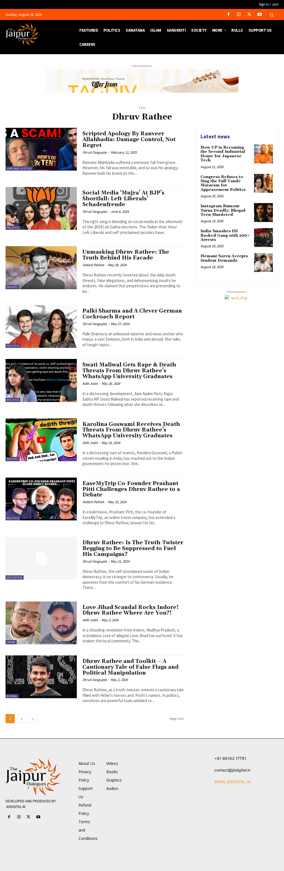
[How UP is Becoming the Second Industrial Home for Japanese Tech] (263, 153)
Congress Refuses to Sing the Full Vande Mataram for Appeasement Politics (223, 183)
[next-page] (33, 718)
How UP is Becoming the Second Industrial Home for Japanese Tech (223, 154)
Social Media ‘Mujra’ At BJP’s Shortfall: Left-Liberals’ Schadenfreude (123, 198)
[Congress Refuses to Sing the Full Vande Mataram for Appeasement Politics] (263, 183)
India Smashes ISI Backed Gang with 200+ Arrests (225, 235)
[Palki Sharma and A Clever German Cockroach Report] (41, 326)
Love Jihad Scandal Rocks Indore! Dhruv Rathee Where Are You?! (130, 610)
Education (14, 577)
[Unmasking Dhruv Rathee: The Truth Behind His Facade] (41, 267)
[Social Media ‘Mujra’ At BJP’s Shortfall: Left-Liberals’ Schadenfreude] (41, 208)
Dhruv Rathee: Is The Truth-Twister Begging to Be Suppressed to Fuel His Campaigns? (132, 548)
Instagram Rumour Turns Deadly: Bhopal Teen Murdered (223, 210)
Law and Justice (19, 168)
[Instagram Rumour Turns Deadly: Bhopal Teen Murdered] (263, 212)
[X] (249, 14)
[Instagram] (239, 14)
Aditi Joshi (90, 383)
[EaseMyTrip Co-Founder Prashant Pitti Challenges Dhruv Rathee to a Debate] (41, 499)
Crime (11, 642)
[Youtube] (259, 14)
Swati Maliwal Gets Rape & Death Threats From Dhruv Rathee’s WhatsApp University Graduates (129, 370)
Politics (13, 227)
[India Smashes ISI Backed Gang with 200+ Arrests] (263, 237)
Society (12, 287)
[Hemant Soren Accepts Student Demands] (263, 262)
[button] (271, 15)
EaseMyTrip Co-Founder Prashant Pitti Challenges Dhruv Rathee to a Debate (131, 489)
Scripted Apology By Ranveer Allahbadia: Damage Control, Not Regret (129, 139)
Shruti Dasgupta (94, 152)
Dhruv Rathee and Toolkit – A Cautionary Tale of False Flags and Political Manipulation (130, 667)
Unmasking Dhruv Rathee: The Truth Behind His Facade (125, 255)
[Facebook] (228, 14)
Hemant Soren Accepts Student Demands (224, 258)
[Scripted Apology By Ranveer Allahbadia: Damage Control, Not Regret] (41, 149)
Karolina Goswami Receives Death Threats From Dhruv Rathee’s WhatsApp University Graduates (131, 430)
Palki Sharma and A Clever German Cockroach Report (132, 314)
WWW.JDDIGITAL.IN (232, 781)
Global (12, 696)
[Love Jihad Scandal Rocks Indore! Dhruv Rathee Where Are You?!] (41, 623)
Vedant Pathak (93, 265)
